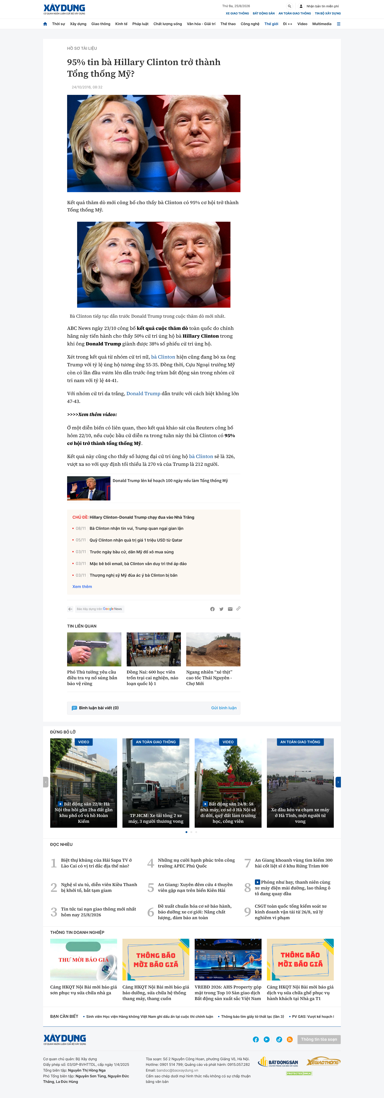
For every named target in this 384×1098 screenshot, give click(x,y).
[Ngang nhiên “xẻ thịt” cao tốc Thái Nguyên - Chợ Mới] (213, 649)
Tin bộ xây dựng (328, 13)
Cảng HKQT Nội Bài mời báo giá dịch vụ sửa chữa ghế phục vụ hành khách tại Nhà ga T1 (300, 992)
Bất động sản (264, 13)
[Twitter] (221, 609)
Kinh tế (121, 24)
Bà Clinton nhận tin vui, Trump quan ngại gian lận (137, 528)
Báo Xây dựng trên (89, 609)
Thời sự (58, 24)
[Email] (230, 609)
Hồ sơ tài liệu (82, 48)
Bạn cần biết (64, 1016)
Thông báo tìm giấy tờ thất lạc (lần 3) (252, 1016)
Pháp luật (140, 24)
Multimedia (322, 24)
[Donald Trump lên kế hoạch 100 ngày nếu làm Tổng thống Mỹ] (88, 488)
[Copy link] (238, 609)
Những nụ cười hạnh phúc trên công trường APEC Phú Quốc (196, 863)
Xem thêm (82, 586)
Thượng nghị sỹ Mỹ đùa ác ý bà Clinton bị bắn (134, 575)
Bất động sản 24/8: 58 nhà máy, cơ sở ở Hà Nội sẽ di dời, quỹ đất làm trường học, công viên (228, 812)
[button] (186, 832)
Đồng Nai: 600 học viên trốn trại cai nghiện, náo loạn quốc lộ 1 (152, 677)
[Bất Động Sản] (278, 1062)
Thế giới (271, 24)
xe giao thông (237, 13)
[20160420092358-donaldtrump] (154, 265)
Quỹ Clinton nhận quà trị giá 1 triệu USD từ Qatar (136, 540)
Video (302, 24)
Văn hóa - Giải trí (201, 24)
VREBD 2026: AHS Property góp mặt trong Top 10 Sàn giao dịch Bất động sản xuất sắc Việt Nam (228, 992)
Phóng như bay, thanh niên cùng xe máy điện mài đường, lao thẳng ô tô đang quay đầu (292, 888)
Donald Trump (144, 393)
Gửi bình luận (224, 708)
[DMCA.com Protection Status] (299, 1073)
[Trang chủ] (45, 23)
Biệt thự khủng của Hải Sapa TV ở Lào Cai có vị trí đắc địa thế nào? (96, 863)
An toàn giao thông (294, 13)
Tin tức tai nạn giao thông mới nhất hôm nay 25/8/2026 (98, 912)
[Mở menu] (338, 24)
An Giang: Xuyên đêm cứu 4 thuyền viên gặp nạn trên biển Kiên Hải (195, 887)
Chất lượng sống (168, 24)
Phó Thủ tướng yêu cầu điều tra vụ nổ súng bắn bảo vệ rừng (92, 677)
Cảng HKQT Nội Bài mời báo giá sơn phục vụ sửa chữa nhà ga (83, 990)
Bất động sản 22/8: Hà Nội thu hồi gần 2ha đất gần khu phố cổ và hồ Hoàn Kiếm (84, 812)
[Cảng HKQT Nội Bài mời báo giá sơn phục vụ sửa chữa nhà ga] (83, 959)
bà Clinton (163, 357)
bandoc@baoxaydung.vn (177, 1070)
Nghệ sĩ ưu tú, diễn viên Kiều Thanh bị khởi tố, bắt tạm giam (99, 887)
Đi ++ (287, 24)
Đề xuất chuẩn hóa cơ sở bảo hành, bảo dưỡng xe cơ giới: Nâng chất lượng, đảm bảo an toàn (195, 912)
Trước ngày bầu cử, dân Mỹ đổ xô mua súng (132, 552)
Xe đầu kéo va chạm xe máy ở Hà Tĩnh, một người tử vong (300, 815)
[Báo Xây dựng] (64, 9)
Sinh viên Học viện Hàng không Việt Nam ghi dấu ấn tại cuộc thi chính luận (149, 1016)
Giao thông (100, 24)
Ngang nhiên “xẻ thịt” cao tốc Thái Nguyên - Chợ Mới (209, 677)
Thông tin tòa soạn (319, 1039)
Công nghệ (250, 24)
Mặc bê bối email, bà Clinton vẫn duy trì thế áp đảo (138, 564)
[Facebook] (212, 609)
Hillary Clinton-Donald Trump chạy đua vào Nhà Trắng (142, 517)
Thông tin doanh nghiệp (77, 932)
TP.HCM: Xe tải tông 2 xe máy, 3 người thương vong (156, 818)
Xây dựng (78, 24)
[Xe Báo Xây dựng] (323, 1061)
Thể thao (228, 24)
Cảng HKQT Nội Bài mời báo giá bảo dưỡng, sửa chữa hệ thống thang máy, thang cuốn (155, 992)
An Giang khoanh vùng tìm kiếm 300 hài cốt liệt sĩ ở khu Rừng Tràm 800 (294, 863)
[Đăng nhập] (301, 6)
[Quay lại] (70, 609)
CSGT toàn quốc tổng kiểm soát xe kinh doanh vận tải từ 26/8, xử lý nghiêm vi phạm (291, 912)
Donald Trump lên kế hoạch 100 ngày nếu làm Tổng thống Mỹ (170, 480)
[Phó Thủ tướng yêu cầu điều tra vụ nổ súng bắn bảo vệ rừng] (94, 649)
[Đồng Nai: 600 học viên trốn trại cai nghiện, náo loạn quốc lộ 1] (154, 649)
